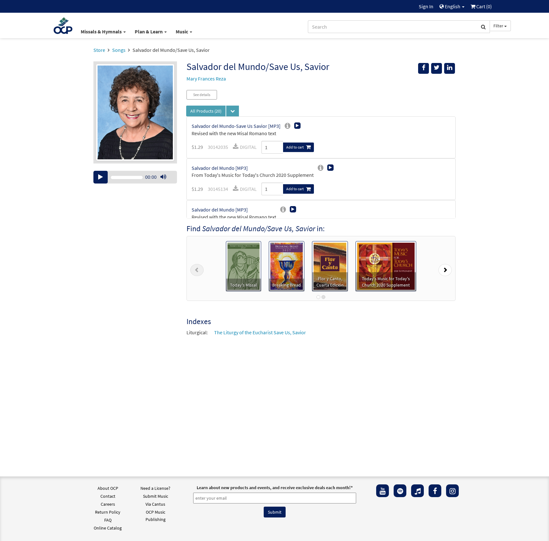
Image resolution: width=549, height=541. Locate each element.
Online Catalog (108, 528)
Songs (118, 50)
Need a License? (155, 488)
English (452, 6)
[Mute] (163, 177)
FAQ (108, 520)
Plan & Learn (149, 31)
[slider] (166, 183)
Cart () (483, 6)
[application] (135, 177)
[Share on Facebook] (423, 68)
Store (99, 50)
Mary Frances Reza (206, 78)
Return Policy (107, 512)
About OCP (108, 488)
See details (201, 94)
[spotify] (400, 490)
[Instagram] (452, 490)
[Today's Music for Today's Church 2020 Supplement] (386, 265)
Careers (108, 504)
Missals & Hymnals (102, 31)
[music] (417, 490)
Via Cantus (155, 504)
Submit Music (155, 496)
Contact (107, 496)
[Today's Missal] (243, 265)
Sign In (426, 6)
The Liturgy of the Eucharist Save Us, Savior (260, 332)
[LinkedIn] (449, 68)
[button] (197, 268)
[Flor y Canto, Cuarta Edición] (330, 265)
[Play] (100, 177)
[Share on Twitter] (436, 68)
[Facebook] (435, 490)
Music (182, 31)
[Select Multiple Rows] (232, 111)
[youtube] (382, 490)
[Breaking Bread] (286, 265)
